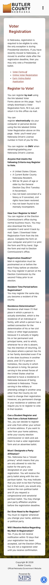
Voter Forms (19, 72)
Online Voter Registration (25, 75)
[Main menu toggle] (43, 7)
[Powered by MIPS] (24, 578)
